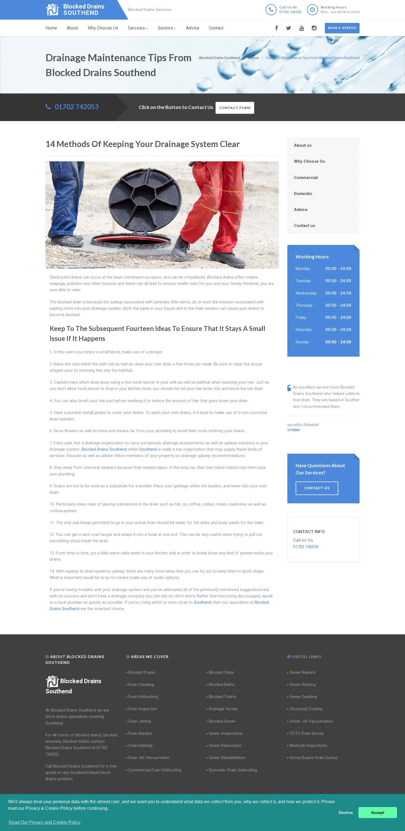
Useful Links (306, 656)
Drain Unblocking (143, 696)
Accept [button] (377, 812)
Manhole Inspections (308, 745)
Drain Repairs (140, 733)
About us (303, 145)
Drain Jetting (139, 721)
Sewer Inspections (225, 733)
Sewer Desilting (303, 696)
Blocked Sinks (221, 672)
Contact (216, 28)
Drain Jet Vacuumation (149, 757)
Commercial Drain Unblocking (154, 770)
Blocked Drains (141, 672)
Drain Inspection (143, 708)
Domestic (303, 193)
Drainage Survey (223, 708)
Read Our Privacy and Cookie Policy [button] (44, 822)
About (72, 28)
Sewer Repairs (302, 672)
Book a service (342, 28)
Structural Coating (306, 708)
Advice (192, 28)
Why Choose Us (103, 28)
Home (51, 28)
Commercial (306, 177)
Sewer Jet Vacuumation (311, 721)
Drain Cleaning (141, 684)
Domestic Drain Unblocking (233, 770)
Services (136, 28)
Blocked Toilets (222, 696)
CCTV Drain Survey (307, 733)
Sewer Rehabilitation (227, 757)
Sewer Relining (303, 684)
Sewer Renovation (225, 745)
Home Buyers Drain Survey (313, 757)
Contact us (304, 225)
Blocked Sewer (222, 721)
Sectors (165, 28)
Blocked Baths (222, 684)
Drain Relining (140, 745)
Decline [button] (346, 812)
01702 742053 (290, 12)
